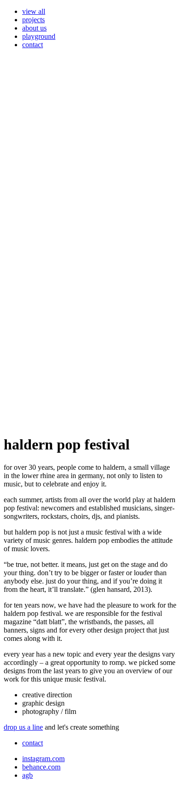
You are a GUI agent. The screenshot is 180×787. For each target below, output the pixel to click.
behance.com (41, 767)
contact (32, 45)
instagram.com (43, 758)
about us (34, 28)
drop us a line (23, 727)
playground (38, 36)
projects (33, 20)
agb (27, 775)
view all (33, 11)
